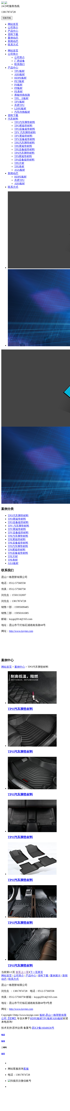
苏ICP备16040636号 (43, 1027)
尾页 (40, 972)
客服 (26, 1068)
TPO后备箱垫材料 (24, 129)
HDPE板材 (20, 77)
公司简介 (13, 27)
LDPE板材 (20, 108)
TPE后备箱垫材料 (24, 149)
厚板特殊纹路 (22, 95)
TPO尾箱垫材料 (23, 125)
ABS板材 (19, 74)
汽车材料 (13, 118)
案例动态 (13, 37)
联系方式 (13, 44)
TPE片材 (19, 163)
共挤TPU (19, 105)
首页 (18, 972)
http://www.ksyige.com (21, 631)
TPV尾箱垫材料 (23, 135)
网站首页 (13, 24)
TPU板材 (19, 71)
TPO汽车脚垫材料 (24, 122)
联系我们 (19, 64)
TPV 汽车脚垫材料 (25, 132)
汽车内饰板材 (22, 112)
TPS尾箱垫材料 (23, 156)
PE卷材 (18, 91)
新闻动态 (13, 41)
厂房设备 (19, 60)
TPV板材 (19, 101)
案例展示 (55, 975)
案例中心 (19, 666)
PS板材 (18, 84)
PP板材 (18, 88)
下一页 (34, 972)
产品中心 (13, 31)
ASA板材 (19, 170)
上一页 (25, 972)
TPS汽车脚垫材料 (24, 152)
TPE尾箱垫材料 (23, 146)
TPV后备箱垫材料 (24, 139)
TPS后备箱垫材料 (24, 159)
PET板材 (19, 81)
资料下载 (13, 34)
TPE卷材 (19, 166)
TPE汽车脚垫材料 (24, 142)
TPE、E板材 (21, 98)
